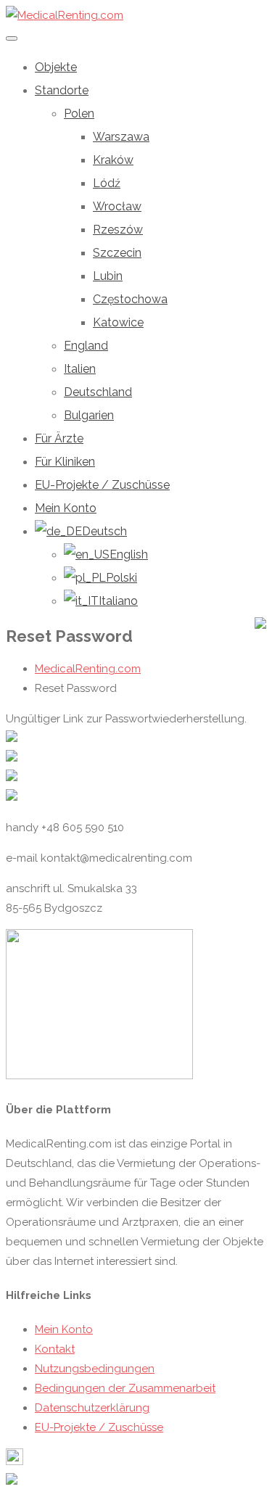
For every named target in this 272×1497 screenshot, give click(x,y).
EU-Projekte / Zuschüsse (102, 485)
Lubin (108, 276)
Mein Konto (65, 508)
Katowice (118, 322)
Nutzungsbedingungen (94, 1368)
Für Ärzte (59, 438)
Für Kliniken (65, 462)
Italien (80, 369)
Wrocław (117, 206)
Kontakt (55, 1349)
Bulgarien (89, 415)
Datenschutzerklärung (92, 1407)
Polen (79, 113)
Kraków (113, 160)
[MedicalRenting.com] (64, 15)
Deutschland (98, 392)
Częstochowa (130, 299)
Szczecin (117, 253)
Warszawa (121, 137)
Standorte (61, 90)
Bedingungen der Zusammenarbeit (125, 1388)
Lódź (106, 183)
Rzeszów (118, 229)
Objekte (56, 67)
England (86, 345)
